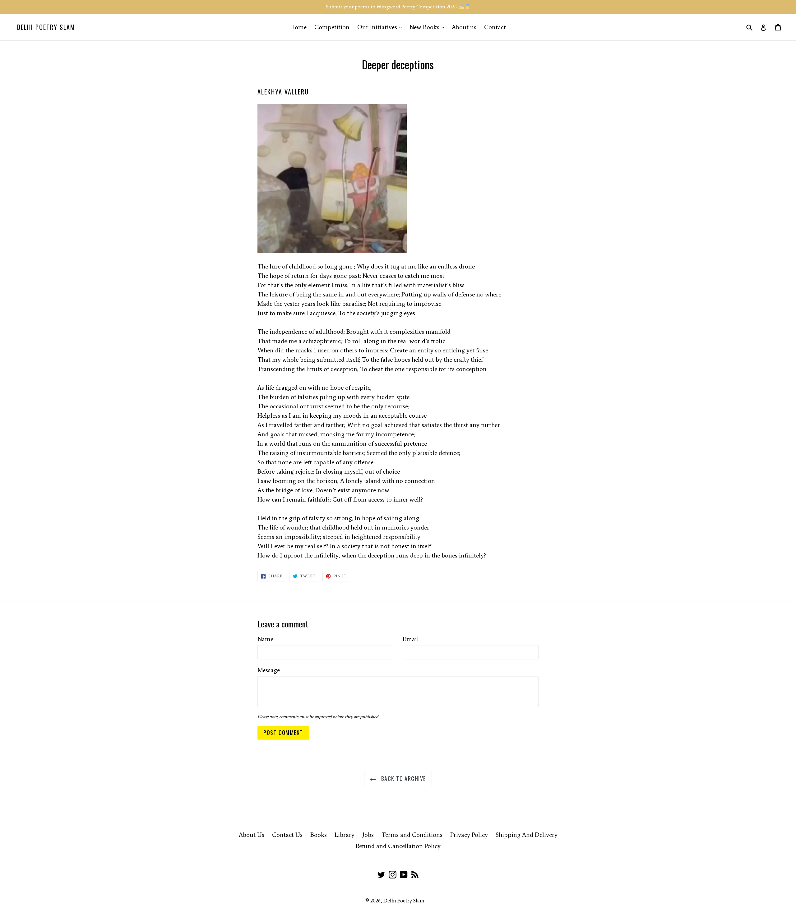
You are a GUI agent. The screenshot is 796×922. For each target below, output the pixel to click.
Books (318, 834)
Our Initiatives (381, 27)
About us (464, 27)
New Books (428, 27)
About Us (251, 834)
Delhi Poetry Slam (46, 27)
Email (411, 639)
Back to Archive (402, 778)
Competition (331, 27)
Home (298, 27)
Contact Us (287, 834)
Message (268, 670)
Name (265, 639)
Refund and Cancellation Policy (398, 846)
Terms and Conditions (412, 834)
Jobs (368, 834)
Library (344, 834)
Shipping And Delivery (527, 834)
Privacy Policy (469, 834)
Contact (495, 27)
